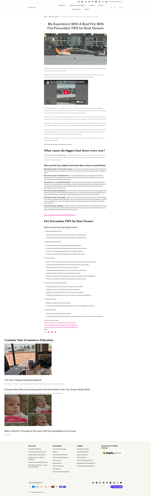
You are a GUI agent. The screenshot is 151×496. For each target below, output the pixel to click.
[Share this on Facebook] (48, 332)
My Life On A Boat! (53, 16)
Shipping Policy (57, 463)
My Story (55, 452)
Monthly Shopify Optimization (85, 466)
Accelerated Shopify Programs (37, 452)
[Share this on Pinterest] (51, 332)
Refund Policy (57, 469)
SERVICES (61, 5)
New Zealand (115, 1)
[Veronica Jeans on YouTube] (106, 1)
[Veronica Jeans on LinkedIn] (89, 1)
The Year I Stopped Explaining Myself (22, 380)
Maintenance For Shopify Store (86, 463)
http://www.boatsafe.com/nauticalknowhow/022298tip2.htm (61, 327)
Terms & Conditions (58, 466)
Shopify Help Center (83, 452)
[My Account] (115, 7)
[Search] (111, 7)
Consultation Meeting (34, 449)
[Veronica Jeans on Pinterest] (99, 1)
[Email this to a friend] (55, 332)
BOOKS (91, 5)
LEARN (100, 5)
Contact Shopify (82, 457)
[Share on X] (45, 332)
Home (45, 16)
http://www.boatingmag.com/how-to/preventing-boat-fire (60, 322)
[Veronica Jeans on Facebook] (82, 1)
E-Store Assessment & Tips (85, 460)
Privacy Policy (57, 460)
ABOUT (86, 9)
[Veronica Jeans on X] (103, 1)
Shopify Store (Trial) (83, 449)
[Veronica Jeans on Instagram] (85, 1)
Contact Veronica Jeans (59, 449)
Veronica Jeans (37, 492)
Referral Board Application (60, 457)
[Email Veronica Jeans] (78, 1)
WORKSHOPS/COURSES (77, 5)
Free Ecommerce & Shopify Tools (38, 462)
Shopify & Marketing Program (37, 454)
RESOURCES (76, 9)
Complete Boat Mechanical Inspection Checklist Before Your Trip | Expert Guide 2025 (47, 389)
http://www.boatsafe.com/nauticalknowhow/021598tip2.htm (61, 325)
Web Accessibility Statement (61, 471)
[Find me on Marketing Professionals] (112, 457)
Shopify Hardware (82, 454)
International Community (60, 454)
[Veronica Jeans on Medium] (92, 1)
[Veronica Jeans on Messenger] (96, 1)
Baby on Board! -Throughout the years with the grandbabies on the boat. (40, 431)
